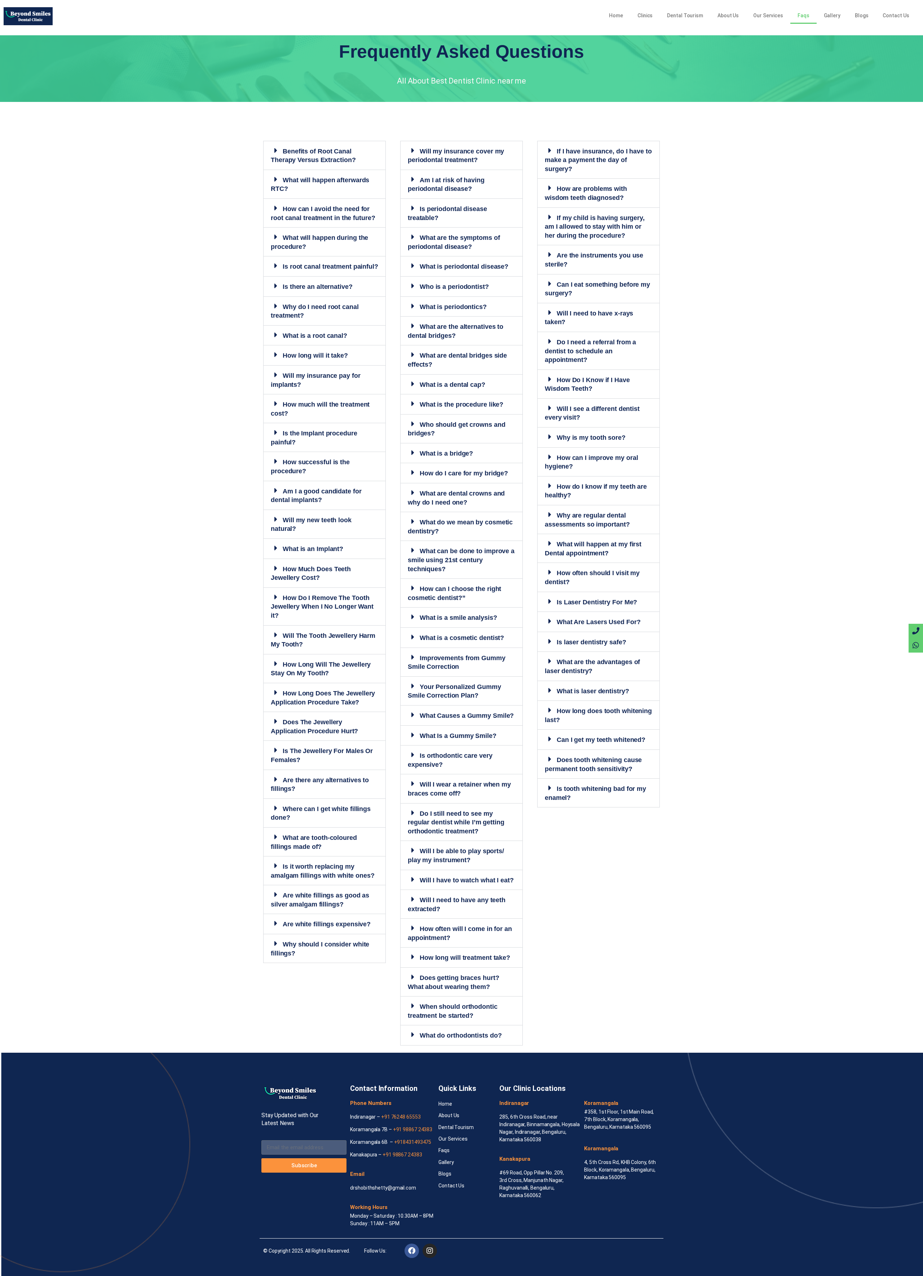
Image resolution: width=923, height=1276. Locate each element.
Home (616, 15)
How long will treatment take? (465, 957)
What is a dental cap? (452, 384)
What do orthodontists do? (461, 1035)
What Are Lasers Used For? (599, 622)
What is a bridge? (446, 453)
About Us (728, 15)
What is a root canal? (315, 335)
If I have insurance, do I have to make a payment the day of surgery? (598, 160)
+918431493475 (413, 1142)
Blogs (862, 15)
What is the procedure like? (461, 404)
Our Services (768, 15)
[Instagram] (430, 1251)
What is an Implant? (313, 548)
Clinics (645, 15)
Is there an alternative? (318, 286)
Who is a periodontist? (454, 286)
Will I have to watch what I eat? (467, 880)
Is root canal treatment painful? (330, 266)
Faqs (803, 15)
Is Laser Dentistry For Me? (597, 602)
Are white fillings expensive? (327, 924)
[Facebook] (412, 1251)
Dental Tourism (685, 15)
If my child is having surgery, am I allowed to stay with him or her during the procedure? (595, 226)
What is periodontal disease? (464, 266)
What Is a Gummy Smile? (458, 735)
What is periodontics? (453, 306)
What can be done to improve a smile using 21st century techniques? (461, 559)
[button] (324, 155)
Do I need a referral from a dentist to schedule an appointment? (590, 351)
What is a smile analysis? (458, 617)
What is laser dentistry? (593, 691)
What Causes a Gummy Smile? (467, 715)
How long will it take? (315, 355)
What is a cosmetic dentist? (462, 637)
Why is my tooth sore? (591, 437)
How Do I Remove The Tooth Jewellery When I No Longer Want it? (322, 606)
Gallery (832, 15)
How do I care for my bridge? (464, 473)
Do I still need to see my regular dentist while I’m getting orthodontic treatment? (456, 822)
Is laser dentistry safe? (591, 642)
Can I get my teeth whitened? (601, 739)
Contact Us (896, 15)
